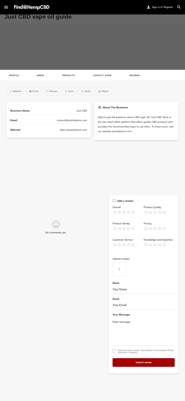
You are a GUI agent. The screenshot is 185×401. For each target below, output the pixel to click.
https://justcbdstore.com (73, 129)
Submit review (143, 362)
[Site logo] (32, 7)
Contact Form (102, 75)
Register (168, 7)
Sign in (156, 7)
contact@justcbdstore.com (72, 120)
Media (40, 75)
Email (116, 298)
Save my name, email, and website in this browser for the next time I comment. (146, 351)
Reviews (135, 75)
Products (68, 75)
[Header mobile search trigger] (179, 7)
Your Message (121, 314)
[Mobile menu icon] (6, 7)
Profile (14, 75)
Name (116, 282)
